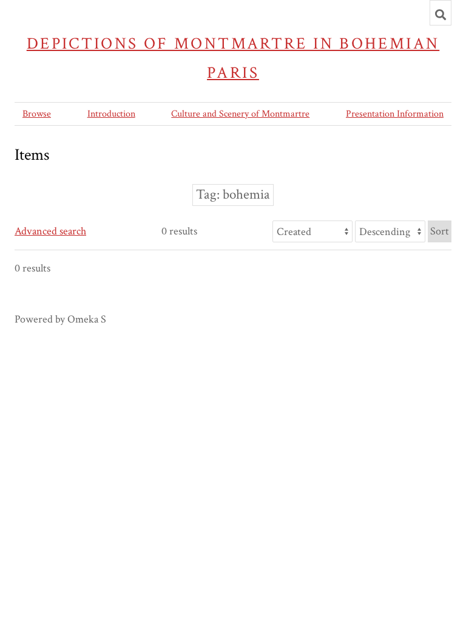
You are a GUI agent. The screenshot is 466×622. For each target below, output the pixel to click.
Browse (36, 114)
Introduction (111, 114)
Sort (439, 231)
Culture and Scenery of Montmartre (240, 114)
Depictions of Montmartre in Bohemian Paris (233, 58)
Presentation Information (395, 114)
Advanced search (50, 231)
